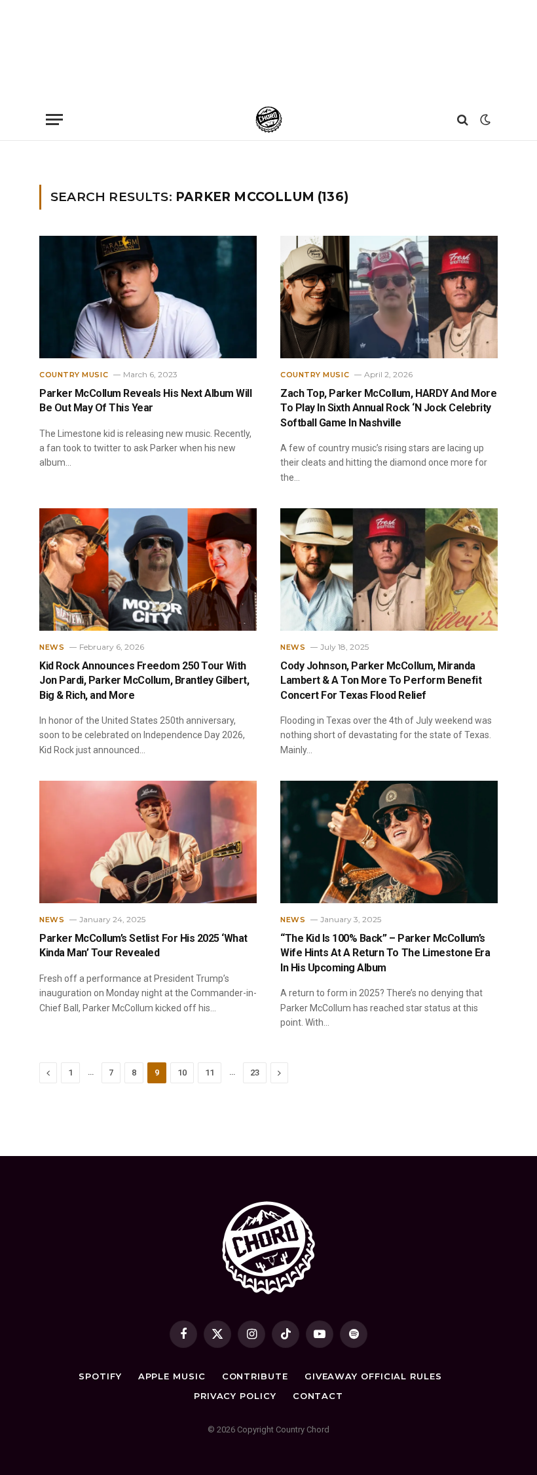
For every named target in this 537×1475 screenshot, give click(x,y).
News (51, 647)
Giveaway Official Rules (373, 1376)
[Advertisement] (268, 49)
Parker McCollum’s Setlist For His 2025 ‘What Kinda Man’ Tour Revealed (143, 945)
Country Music (73, 374)
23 (254, 1072)
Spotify (100, 1376)
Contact (318, 1396)
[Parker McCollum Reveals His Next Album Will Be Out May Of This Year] (148, 297)
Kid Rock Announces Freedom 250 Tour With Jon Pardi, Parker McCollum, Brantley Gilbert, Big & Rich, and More (144, 680)
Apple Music (172, 1376)
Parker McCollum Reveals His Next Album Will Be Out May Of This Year (145, 400)
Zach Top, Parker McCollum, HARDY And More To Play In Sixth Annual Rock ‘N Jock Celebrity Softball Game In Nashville (388, 408)
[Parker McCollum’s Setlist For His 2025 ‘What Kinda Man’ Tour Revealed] (148, 842)
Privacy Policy (235, 1396)
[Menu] (54, 119)
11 (209, 1072)
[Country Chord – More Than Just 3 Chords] (269, 119)
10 (182, 1072)
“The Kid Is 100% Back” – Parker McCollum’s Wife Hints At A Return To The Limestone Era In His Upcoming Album (385, 953)
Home (49, 157)
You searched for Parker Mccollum (123, 157)
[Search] (462, 119)
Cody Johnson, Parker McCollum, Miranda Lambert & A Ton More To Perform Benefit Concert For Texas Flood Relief (380, 680)
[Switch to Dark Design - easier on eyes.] (484, 120)
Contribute (255, 1376)
